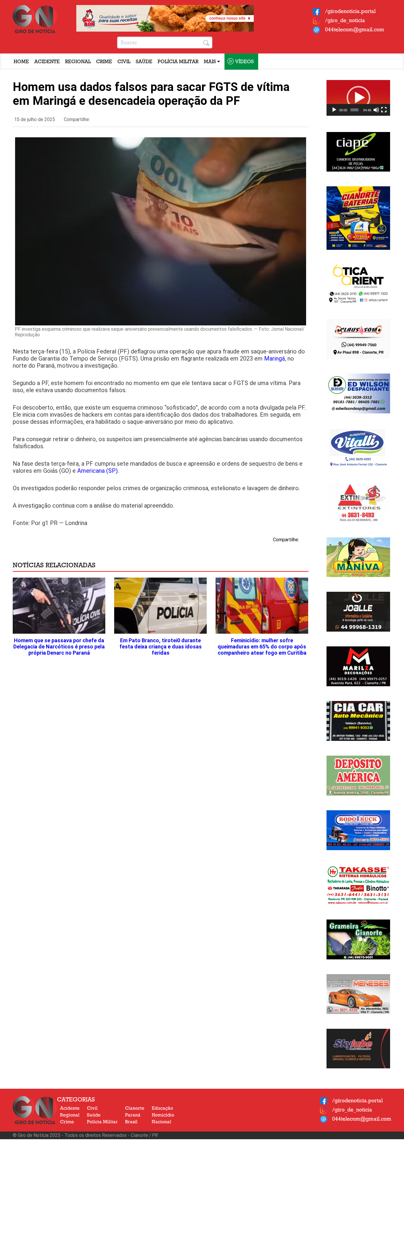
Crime (104, 61)
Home (21, 61)
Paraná (132, 1115)
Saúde (144, 61)
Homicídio (163, 1115)
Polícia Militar (178, 61)
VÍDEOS (244, 61)
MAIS (210, 61)
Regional (78, 61)
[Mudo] (376, 110)
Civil (123, 61)
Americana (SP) (97, 470)
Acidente (47, 61)
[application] (358, 98)
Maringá (274, 358)
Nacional (161, 1121)
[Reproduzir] (334, 110)
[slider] (354, 109)
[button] (358, 98)
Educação (162, 1108)
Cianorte (134, 1108)
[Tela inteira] (384, 110)
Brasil (131, 1121)
